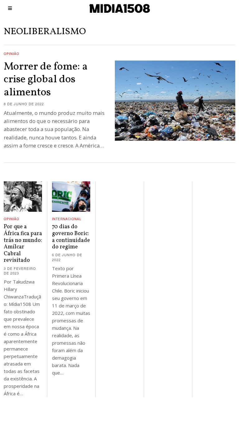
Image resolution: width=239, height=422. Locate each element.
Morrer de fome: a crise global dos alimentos (46, 79)
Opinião (11, 54)
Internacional (67, 219)
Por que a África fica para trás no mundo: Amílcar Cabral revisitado (23, 243)
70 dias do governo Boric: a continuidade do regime (71, 237)
